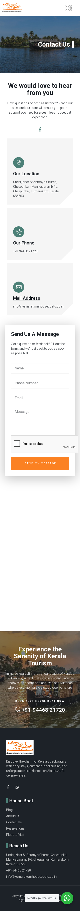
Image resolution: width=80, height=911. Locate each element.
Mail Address (26, 298)
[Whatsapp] (17, 787)
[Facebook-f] (40, 129)
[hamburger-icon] (69, 8)
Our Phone (23, 243)
